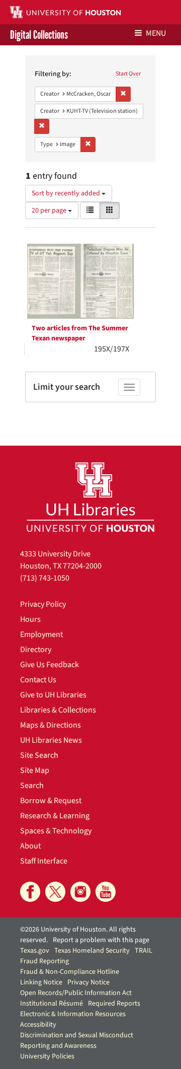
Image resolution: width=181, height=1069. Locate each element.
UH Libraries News (51, 740)
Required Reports (114, 1004)
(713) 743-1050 (44, 578)
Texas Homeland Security (92, 951)
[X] (55, 892)
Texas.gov (34, 951)
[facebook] (30, 892)
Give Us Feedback (49, 664)
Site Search (39, 755)
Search (32, 785)
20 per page (50, 210)
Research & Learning (54, 815)
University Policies (47, 1056)
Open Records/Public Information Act (76, 993)
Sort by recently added (67, 193)
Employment (41, 634)
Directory (35, 649)
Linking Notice (41, 982)
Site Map (34, 770)
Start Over (128, 73)
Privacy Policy (43, 604)
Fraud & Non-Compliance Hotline (69, 972)
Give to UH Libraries (53, 694)
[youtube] (106, 892)
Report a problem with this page (101, 940)
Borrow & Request (50, 800)
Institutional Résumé (51, 1004)
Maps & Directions (50, 725)
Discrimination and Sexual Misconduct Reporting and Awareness (76, 1040)
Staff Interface (43, 861)
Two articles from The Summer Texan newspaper (80, 333)
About (30, 845)
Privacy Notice (88, 982)
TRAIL (143, 951)
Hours (30, 619)
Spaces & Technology (56, 830)
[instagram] (80, 892)
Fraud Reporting (44, 961)
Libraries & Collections (58, 710)
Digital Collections (39, 34)
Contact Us (38, 679)
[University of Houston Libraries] (90, 496)
